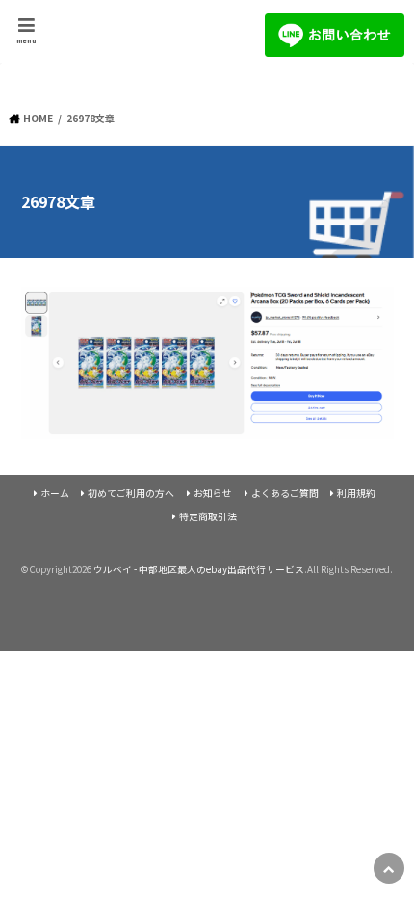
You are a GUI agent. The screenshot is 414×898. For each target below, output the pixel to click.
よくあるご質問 (285, 493)
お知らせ (213, 493)
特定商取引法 (208, 516)
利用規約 (356, 493)
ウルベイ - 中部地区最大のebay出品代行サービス (198, 569)
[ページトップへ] (389, 868)
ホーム (54, 493)
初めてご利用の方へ (131, 493)
